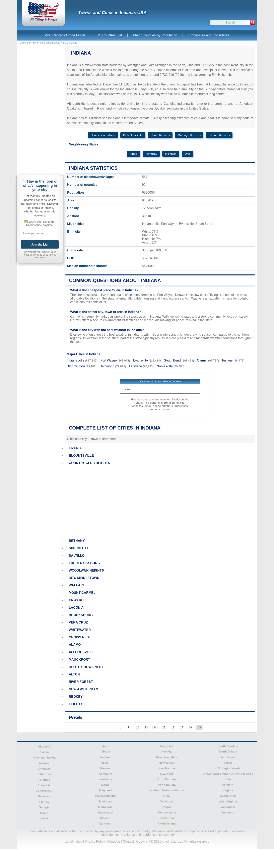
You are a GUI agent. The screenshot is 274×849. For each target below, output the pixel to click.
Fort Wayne (108, 360)
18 (190, 727)
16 (172, 727)
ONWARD (76, 600)
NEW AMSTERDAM (83, 689)
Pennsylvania (166, 812)
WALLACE (77, 585)
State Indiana (70, 42)
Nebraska (166, 746)
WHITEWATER (80, 630)
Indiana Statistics (93, 168)
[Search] (252, 22)
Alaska (44, 752)
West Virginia (228, 801)
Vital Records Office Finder (65, 35)
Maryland (105, 790)
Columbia (44, 785)
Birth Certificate (133, 135)
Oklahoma (167, 801)
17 (181, 727)
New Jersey (167, 762)
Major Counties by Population (155, 35)
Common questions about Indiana (115, 280)
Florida (44, 801)
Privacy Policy (95, 841)
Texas (228, 762)
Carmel (202, 360)
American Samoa (44, 757)
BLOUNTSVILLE (81, 455)
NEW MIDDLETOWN (84, 578)
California (44, 774)
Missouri (105, 818)
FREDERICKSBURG (84, 563)
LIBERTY (76, 704)
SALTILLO (76, 555)
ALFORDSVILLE (81, 652)
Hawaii (44, 818)
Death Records (160, 135)
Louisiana (105, 779)
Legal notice (73, 841)
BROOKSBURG (81, 615)
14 (155, 727)
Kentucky (151, 153)
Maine (105, 784)
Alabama (44, 746)
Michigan (171, 153)
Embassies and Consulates (208, 35)
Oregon (166, 806)
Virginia (228, 790)
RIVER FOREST (81, 681)
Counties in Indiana (103, 135)
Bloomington (76, 366)
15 (163, 727)
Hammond (106, 366)
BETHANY (77, 540)
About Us (113, 841)
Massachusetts (105, 795)
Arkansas (44, 768)
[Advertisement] (160, 502)
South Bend (172, 360)
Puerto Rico (167, 818)
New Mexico (166, 768)
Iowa (105, 762)
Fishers (227, 360)
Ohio (188, 153)
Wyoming (227, 812)
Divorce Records (219, 135)
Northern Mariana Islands (166, 790)
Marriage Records (189, 135)
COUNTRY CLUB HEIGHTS (89, 463)
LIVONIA (75, 448)
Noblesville (165, 366)
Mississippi (105, 812)
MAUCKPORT (79, 659)
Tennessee (227, 757)
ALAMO (75, 644)
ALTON (74, 674)
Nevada (166, 751)
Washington (228, 795)
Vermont (227, 784)
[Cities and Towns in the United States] (43, 21)
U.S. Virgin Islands (228, 768)
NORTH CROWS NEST (86, 667)
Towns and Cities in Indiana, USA (112, 12)
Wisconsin (228, 806)
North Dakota (167, 784)
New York (166, 773)
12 (137, 727)
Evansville (140, 360)
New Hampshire (166, 757)
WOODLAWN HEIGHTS (86, 570)
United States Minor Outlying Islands (228, 773)
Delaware (44, 796)
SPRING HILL (79, 548)
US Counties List (109, 35)
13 (146, 727)
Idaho (105, 746)
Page (75, 717)
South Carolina (228, 746)
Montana (105, 823)
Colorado (44, 779)
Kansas (105, 768)
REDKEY (76, 696)
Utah (228, 779)
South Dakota (228, 751)
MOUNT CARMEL (82, 592)
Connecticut (44, 790)
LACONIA (76, 607)
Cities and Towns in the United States (40, 42)
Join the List (39, 244)
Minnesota (105, 806)
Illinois (133, 153)
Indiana (105, 757)
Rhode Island (166, 823)
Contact (128, 841)
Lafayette (135, 366)
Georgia (44, 807)
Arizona (44, 763)
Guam (44, 812)
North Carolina (167, 779)
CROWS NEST (80, 637)
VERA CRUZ (78, 622)
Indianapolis (75, 360)
